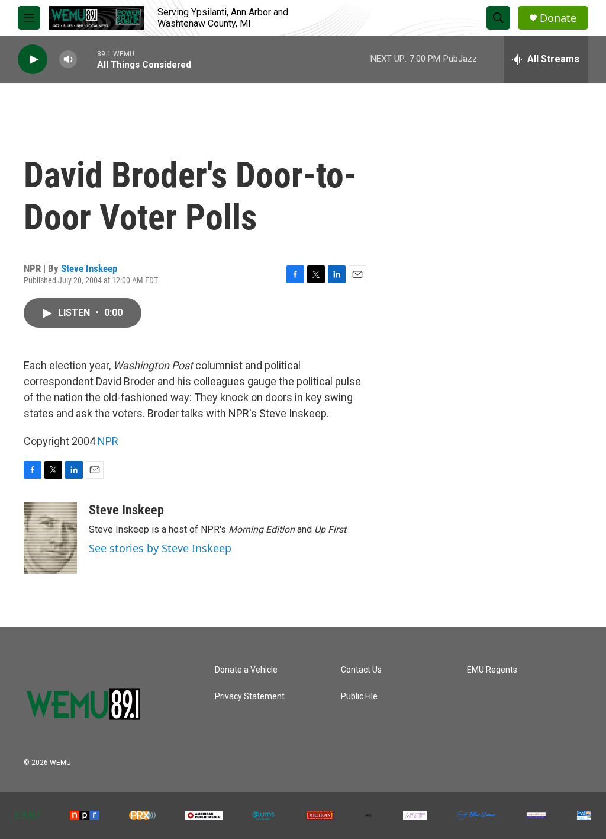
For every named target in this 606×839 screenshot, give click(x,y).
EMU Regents (492, 669)
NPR (108, 441)
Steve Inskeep (89, 268)
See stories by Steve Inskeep (160, 548)
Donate (558, 18)
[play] (32, 59)
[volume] (68, 59)
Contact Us (361, 669)
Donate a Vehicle (246, 669)
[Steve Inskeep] (50, 538)
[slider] (87, 59)
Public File (359, 696)
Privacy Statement (250, 696)
